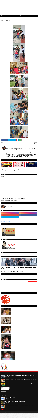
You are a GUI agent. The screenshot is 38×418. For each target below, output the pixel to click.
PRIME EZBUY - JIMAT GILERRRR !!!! (10, 397)
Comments (4, 276)
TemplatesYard (8, 412)
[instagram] (10, 213)
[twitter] (10, 217)
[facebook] (28, 215)
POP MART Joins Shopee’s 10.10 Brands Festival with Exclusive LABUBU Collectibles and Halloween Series (18, 169)
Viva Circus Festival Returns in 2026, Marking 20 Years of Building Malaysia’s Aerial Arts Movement (19, 268)
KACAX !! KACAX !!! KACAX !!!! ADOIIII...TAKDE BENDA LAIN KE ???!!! (15, 401)
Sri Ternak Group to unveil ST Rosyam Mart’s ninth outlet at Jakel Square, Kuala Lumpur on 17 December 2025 (6, 169)
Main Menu (2, 393)
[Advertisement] (19, 7)
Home (2, 18)
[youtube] (10, 215)
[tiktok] (28, 217)
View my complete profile (8, 206)
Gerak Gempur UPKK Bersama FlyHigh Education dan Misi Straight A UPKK (30, 168)
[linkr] (10, 219)
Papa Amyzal (3, 22)
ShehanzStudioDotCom (16, 412)
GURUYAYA (19, 15)
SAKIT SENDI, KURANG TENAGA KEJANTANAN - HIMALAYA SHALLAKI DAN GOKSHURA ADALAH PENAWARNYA (19, 406)
